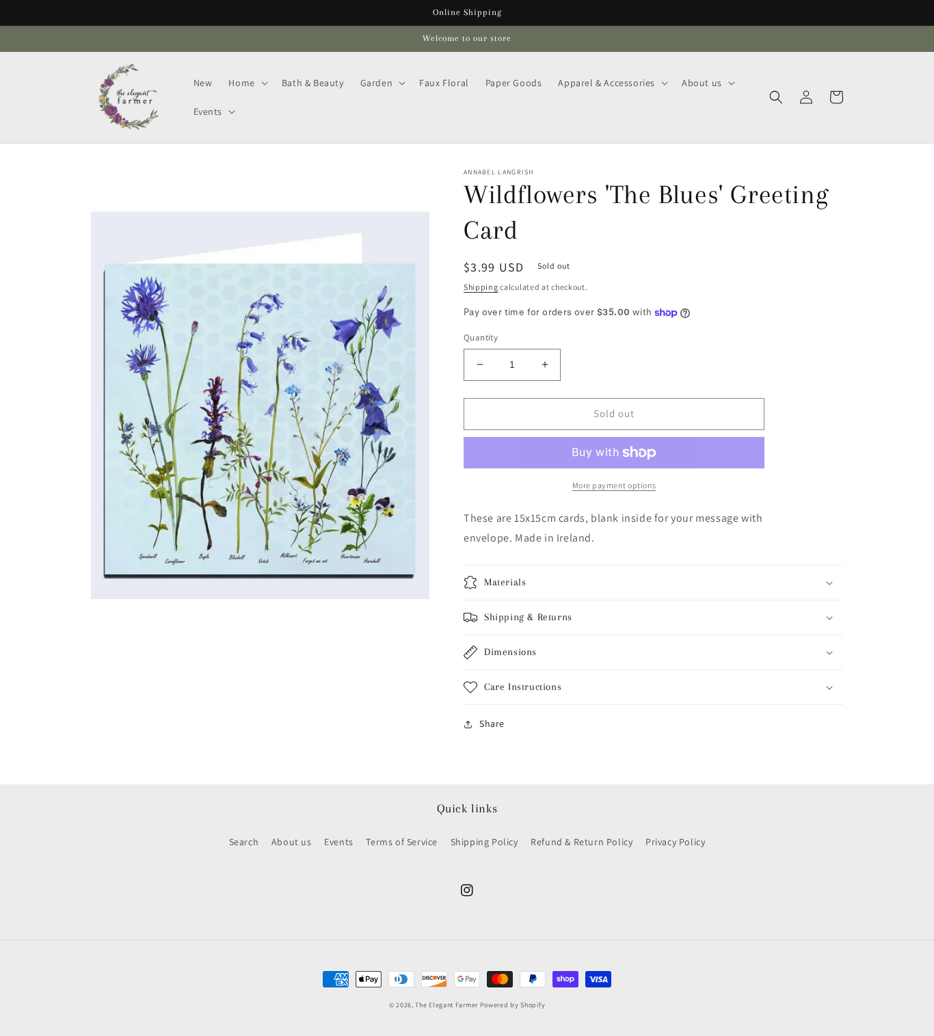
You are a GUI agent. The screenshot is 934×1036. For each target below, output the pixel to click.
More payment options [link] (614, 485)
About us (291, 842)
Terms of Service (402, 842)
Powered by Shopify (513, 1004)
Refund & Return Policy (581, 842)
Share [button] (492, 723)
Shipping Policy (484, 842)
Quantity (481, 337)
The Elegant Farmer (446, 1004)
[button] (246, 82)
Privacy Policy (675, 842)
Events (338, 842)
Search (244, 842)
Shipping (481, 287)
